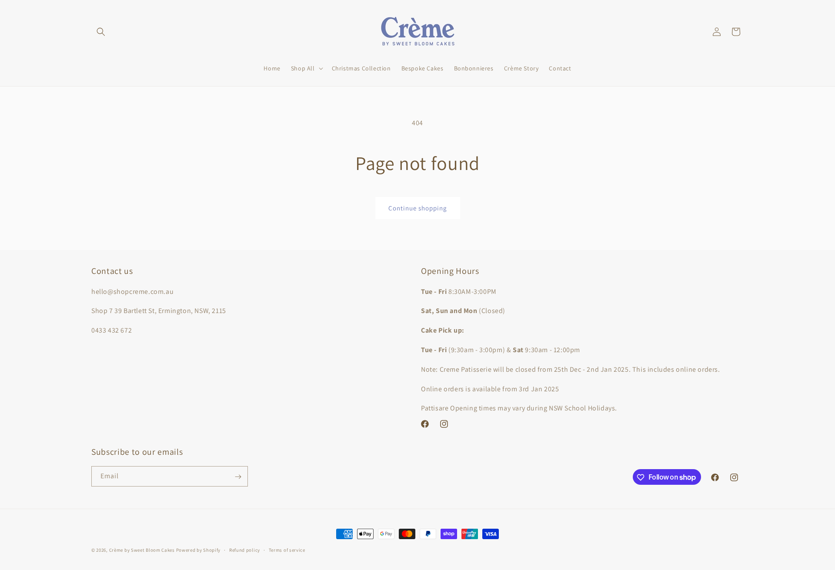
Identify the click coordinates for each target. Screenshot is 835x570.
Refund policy (244, 550)
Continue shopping (417, 208)
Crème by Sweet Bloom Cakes (142, 550)
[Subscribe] (237, 477)
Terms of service (287, 550)
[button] (100, 31)
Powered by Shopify (198, 550)
